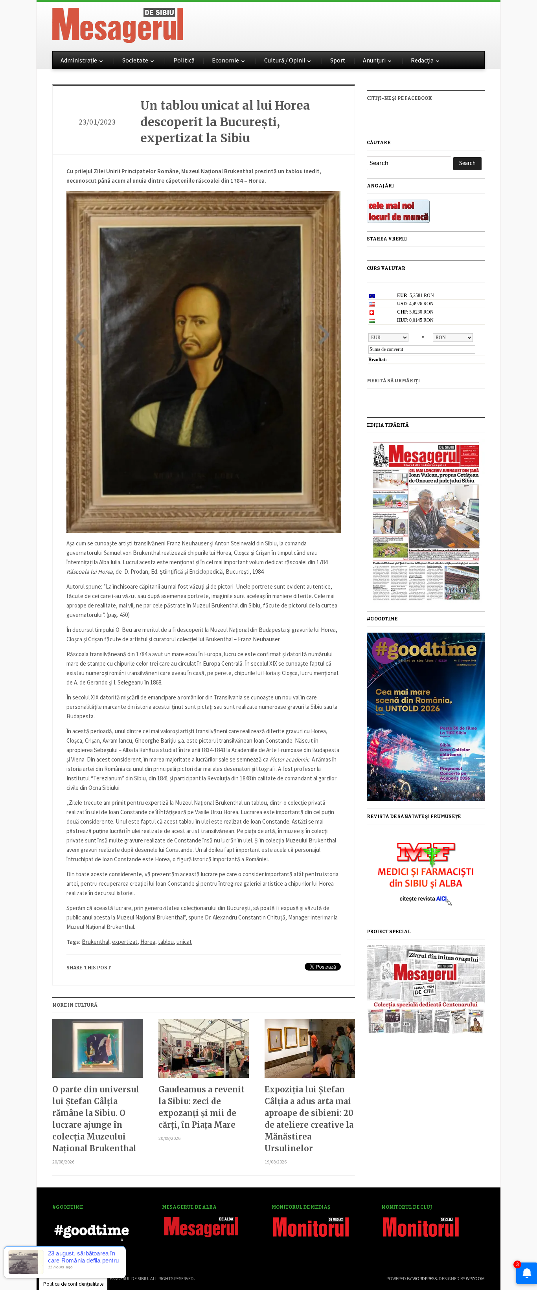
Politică (184, 60)
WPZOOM (475, 1278)
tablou (166, 941)
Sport (338, 60)
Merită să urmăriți (393, 381)
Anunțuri (374, 60)
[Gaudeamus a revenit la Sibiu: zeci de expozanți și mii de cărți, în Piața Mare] (203, 1051)
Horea (147, 941)
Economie (225, 60)
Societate (135, 60)
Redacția (422, 60)
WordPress (424, 1278)
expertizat (125, 941)
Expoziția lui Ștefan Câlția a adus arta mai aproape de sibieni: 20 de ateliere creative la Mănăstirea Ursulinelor (309, 1118)
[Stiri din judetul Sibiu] (117, 24)
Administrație (79, 60)
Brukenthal (95, 941)
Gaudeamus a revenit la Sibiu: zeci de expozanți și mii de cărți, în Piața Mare (201, 1107)
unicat (184, 941)
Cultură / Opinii (284, 60)
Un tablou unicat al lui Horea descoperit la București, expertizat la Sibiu (225, 121)
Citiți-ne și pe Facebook (399, 98)
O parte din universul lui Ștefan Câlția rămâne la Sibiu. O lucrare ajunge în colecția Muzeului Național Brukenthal (95, 1118)
